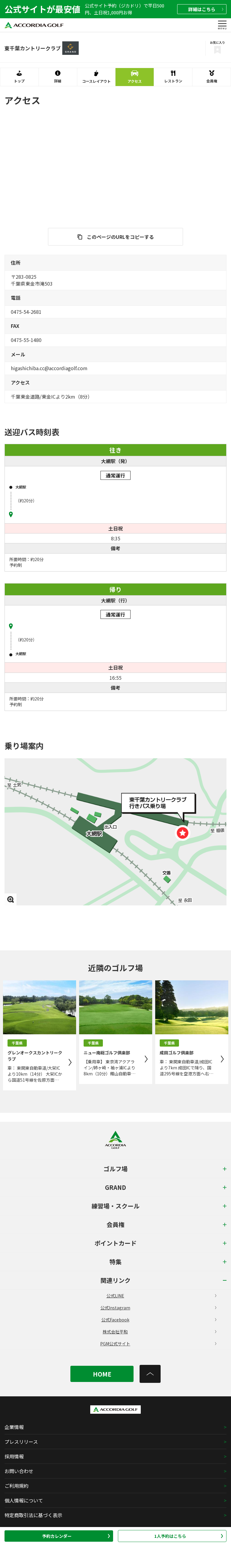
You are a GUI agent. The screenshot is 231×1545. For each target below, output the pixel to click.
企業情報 (14, 1427)
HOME (102, 1374)
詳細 (201, 9)
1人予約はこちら (170, 1536)
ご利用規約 (17, 1485)
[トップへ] (150, 1374)
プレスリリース (21, 1441)
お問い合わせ (19, 1471)
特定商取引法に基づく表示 (33, 1515)
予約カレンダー (57, 1536)
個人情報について (24, 1500)
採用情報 (14, 1456)
